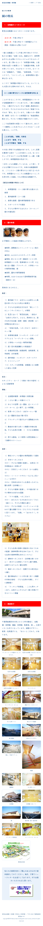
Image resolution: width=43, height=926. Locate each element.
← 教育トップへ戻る (35, 3)
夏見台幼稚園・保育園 (9, 3)
